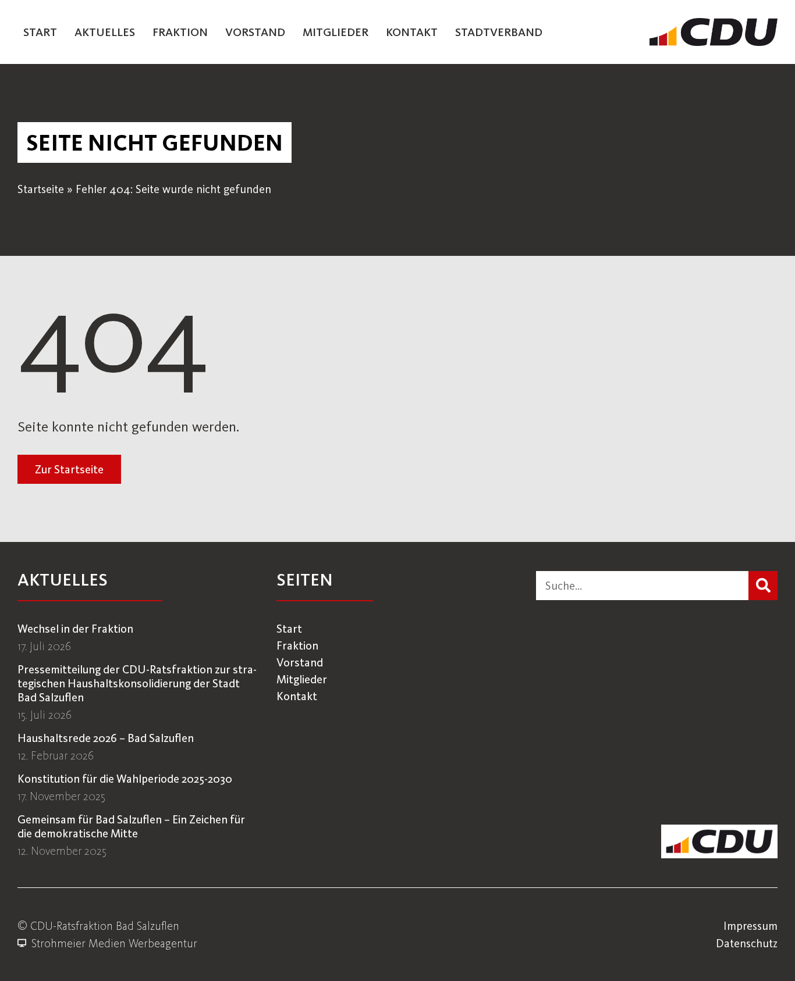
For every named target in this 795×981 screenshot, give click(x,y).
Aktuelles (104, 32)
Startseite (40, 189)
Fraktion (180, 32)
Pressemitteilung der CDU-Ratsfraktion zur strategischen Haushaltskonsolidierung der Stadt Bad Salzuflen (137, 683)
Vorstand (255, 32)
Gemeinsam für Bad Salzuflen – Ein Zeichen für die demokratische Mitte (131, 826)
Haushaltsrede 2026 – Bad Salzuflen (105, 738)
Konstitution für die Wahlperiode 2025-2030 (124, 779)
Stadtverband (498, 32)
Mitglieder (335, 32)
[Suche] (763, 585)
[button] (154, 142)
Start (40, 32)
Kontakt (412, 32)
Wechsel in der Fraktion (75, 629)
